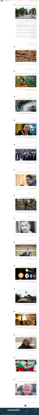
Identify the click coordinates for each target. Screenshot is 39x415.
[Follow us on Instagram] (9, 410)
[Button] (35, 42)
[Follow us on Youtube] (12, 410)
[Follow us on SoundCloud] (10, 410)
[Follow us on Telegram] (14, 410)
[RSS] (17, 410)
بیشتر (25, 405)
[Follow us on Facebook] (16, 410)
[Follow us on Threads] (8, 410)
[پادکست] (19, 410)
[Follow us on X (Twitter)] (13, 410)
